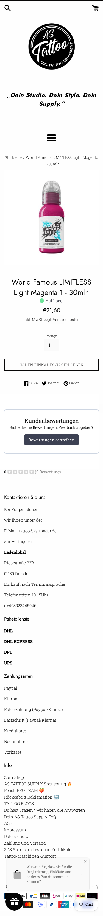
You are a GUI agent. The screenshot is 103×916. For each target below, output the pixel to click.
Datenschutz (16, 836)
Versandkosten (66, 319)
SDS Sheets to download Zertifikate (37, 849)
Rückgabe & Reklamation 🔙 (31, 797)
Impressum (15, 829)
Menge (51, 336)
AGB (8, 823)
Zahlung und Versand (25, 843)
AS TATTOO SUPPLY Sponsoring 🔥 (38, 783)
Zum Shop (14, 777)
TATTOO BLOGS (19, 803)
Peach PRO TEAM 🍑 (24, 790)
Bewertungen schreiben (52, 439)
